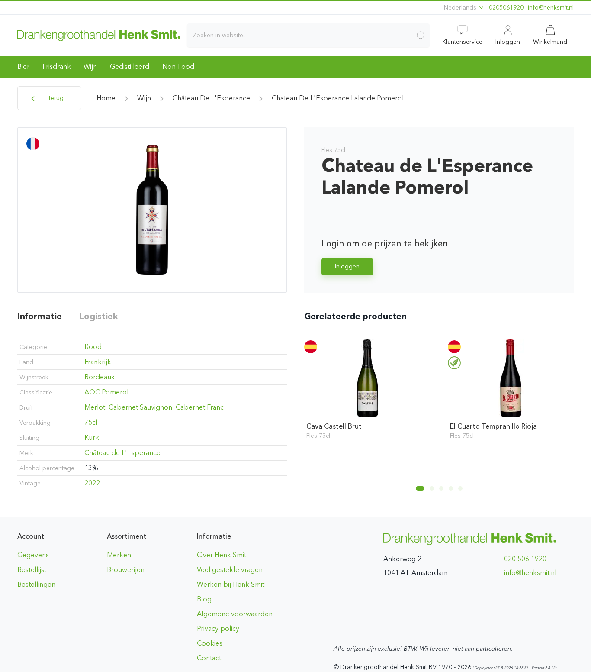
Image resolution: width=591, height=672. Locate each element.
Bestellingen (36, 584)
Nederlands (461, 7)
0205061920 (506, 7)
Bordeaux (99, 377)
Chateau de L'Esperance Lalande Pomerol (338, 98)
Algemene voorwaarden (235, 614)
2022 (92, 483)
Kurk (91, 437)
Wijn (90, 66)
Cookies (209, 643)
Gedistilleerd (129, 66)
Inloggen (347, 266)
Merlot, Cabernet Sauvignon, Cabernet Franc (154, 407)
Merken (119, 555)
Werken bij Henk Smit (230, 584)
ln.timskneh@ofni (551, 7)
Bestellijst (31, 569)
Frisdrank (56, 66)
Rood (93, 346)
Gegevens (33, 555)
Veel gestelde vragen (230, 569)
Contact (209, 658)
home (106, 98)
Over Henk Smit (221, 555)
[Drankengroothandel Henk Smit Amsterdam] (98, 35)
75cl (90, 422)
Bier (23, 66)
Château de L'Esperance (211, 98)
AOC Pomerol (106, 392)
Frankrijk (97, 362)
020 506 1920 (525, 559)
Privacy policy (218, 628)
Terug (55, 98)
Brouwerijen (126, 569)
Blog (204, 599)
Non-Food (178, 66)
